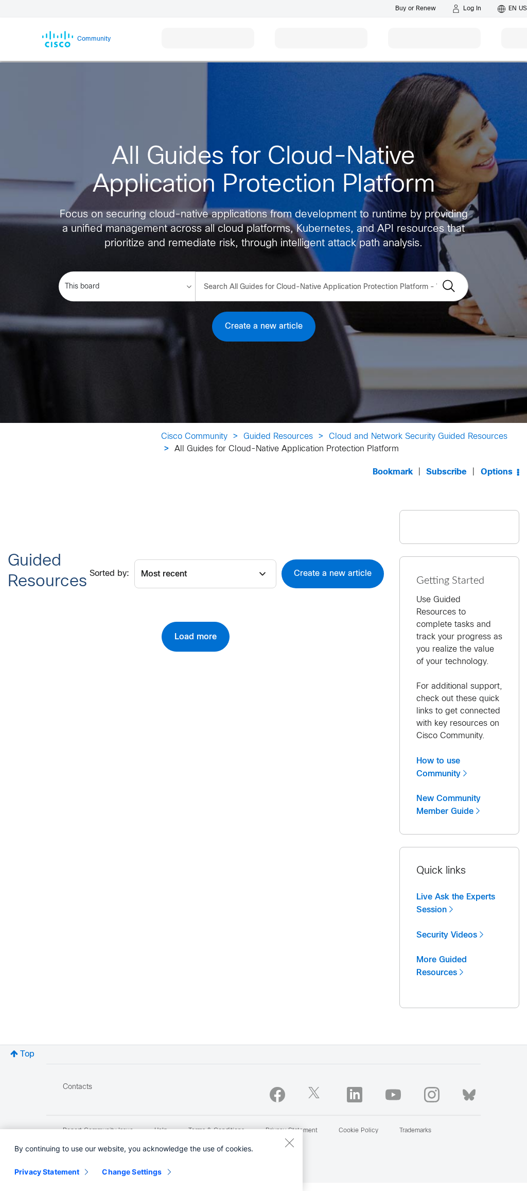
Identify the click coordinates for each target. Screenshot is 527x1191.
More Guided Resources (441, 966)
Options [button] (497, 472)
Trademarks (415, 1131)
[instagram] (432, 1094)
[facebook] (277, 1094)
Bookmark (393, 472)
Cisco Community (194, 436)
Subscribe (446, 472)
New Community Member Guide (448, 805)
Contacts (77, 1087)
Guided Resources (278, 436)
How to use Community (438, 767)
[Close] (289, 1142)
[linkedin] (354, 1094)
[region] (151, 1160)
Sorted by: (109, 573)
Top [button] (27, 1054)
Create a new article (264, 326)
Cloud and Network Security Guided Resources (418, 436)
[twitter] (316, 1094)
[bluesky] (469, 1092)
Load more (195, 636)
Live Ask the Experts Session (455, 903)
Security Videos (446, 935)
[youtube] (393, 1094)
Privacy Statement (46, 1171)
